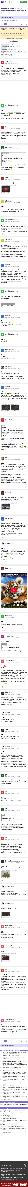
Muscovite (8, 616)
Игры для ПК (3, 6)
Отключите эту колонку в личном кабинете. (10, 1134)
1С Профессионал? (7, 1124)
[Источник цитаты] (25, 113)
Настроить (23, 1185)
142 (19, 24)
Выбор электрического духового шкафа (12, 1061)
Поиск (24, 1174)
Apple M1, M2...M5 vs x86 (8, 1095)
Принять (15, 1185)
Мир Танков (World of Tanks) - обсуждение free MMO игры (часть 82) (13, 10)
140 (14, 24)
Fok (6, 127)
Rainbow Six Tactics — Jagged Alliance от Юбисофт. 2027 (15, 1104)
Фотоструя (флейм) (7, 1085)
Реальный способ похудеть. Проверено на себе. (13, 1087)
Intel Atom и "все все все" (8, 1055)
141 (17, 24)
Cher (6, 61)
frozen (8, 636)
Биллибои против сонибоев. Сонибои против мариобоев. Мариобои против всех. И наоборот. (13, 1082)
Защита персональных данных (9, 1179)
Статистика (7, 1176)
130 (10, 24)
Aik (6, 366)
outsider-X (8, 660)
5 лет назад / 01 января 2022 (12, 569)
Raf (6, 792)
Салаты (4, 1099)
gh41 (6, 147)
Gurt (6, 419)
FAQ (3, 1176)
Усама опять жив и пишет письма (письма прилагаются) (15, 1120)
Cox (6, 492)
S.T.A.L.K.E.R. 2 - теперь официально (11, 1067)
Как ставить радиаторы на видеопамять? (12, 1126)
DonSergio (9, 20)
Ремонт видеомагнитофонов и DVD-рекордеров (13, 1079)
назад (2, 24)
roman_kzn (14, 20)
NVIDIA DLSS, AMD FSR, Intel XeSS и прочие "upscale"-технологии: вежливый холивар (14, 1053)
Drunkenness (9, 105)
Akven (7, 518)
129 (7, 24)
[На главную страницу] (2, 2)
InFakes (7, 543)
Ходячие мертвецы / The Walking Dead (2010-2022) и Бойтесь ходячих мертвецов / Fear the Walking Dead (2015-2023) (14, 1073)
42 (23, 42)
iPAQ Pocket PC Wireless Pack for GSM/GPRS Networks (14, 1128)
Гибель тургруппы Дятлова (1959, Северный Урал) (14, 1076)
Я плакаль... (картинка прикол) (9, 1069)
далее (22, 24)
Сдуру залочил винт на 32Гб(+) (9, 1118)
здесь (12, 17)
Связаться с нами (5, 1174)
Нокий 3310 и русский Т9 (8, 1123)
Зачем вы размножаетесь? (9, 1060)
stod (6, 692)
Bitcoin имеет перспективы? (9, 1070)
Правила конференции (16, 1174)
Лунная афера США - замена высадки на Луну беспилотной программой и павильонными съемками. (15, 1064)
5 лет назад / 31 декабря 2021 (12, 63)
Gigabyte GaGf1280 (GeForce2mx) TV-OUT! (12, 1110)
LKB (6, 178)
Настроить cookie (18, 1177)
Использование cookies (7, 1177)
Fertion (7, 265)
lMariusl (8, 201)
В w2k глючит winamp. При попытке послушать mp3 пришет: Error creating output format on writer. (14, 1112)
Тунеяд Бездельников (12, 861)
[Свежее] (8, 2)
